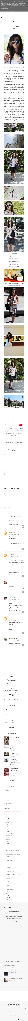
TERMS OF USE (13, 1008)
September (8, 839)
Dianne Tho (12, 597)
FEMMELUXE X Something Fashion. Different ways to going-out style (15, 762)
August (7, 841)
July (7, 843)
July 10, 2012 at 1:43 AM (13, 522)
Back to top (21, 1019)
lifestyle (8, 430)
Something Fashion (8, 690)
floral (12, 428)
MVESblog (12, 532)
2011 (6, 899)
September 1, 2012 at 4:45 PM (14, 640)
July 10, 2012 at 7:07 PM (13, 556)
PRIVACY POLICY (5, 1008)
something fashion (7, 790)
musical (15, 430)
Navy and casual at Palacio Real (10, 967)
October (8, 837)
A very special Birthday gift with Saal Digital (15, 753)
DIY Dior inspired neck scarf (9, 965)
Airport (7, 847)
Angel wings (8, 867)
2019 (6, 818)
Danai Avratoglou (14, 582)
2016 (6, 824)
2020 (6, 816)
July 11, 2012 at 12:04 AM (14, 584)
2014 (6, 827)
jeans (6, 430)
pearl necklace (20, 430)
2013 (6, 829)
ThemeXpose (15, 1015)
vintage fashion (7, 808)
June (7, 891)
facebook (6, 722)
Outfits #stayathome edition (14, 738)
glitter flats (21, 428)
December (8, 833)
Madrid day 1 (8, 878)
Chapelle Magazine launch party (12, 489)
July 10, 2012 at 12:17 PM (14, 534)
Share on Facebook (14, 422)
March (7, 897)
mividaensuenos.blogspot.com (16, 546)
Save (21, 424)
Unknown (12, 554)
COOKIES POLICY (21, 1008)
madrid (12, 430)
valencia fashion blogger (8, 792)
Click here (12, 701)
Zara (16, 435)
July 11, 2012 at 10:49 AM (14, 620)
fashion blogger (7, 800)
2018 (6, 820)
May (7, 893)
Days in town (8, 845)
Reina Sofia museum (11, 431)
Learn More (12, 10)
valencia (5, 795)
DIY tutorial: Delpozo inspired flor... (13, 469)
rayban (5, 431)
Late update (7, 507)
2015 (6, 826)
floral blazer (16, 428)
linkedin (12, 722)
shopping (17, 431)
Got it (17, 10)
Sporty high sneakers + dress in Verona (15, 747)
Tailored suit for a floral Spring (10, 970)
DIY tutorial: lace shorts (14, 972)
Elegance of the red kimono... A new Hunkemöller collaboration (14, 771)
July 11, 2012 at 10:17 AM (14, 599)
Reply (23, 526)
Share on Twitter (12, 424)
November (8, 835)
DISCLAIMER (14, 1009)
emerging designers (7, 803)
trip (13, 433)
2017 (6, 822)
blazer (9, 428)
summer (10, 433)
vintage (5, 798)
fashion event (6, 805)
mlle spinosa (13, 638)
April (7, 895)
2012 (6, 831)
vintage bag (17, 433)
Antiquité (8, 885)
